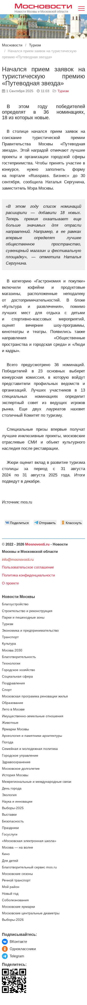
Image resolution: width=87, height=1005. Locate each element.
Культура (9, 643)
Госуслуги (9, 834)
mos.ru (26, 502)
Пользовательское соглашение (28, 567)
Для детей (10, 861)
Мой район (10, 887)
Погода (7, 742)
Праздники (10, 828)
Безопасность (13, 821)
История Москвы (15, 775)
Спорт (7, 690)
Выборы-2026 (13, 920)
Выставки (9, 814)
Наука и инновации (17, 801)
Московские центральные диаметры (30, 913)
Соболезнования (15, 900)
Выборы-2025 (13, 808)
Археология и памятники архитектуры (32, 736)
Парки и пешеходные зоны (23, 617)
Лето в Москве (13, 709)
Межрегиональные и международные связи (36, 781)
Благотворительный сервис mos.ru (29, 867)
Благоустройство (15, 604)
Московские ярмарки (18, 907)
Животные (10, 722)
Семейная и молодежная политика (30, 749)
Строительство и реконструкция (27, 611)
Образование (12, 703)
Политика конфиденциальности (28, 575)
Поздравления (13, 683)
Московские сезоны (17, 874)
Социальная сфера (17, 676)
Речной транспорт (16, 880)
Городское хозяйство (18, 670)
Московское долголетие (21, 768)
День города (12, 788)
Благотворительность (19, 657)
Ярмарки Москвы (15, 729)
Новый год (10, 893)
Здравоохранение (16, 762)
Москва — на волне (17, 847)
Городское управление (20, 755)
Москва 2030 (12, 650)
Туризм (63, 91)
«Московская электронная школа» (29, 841)
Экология (9, 795)
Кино (6, 854)
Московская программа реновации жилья (35, 696)
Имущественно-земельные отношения (32, 716)
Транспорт (10, 637)
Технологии (11, 663)
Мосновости (43, 5)
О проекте (10, 583)
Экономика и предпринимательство (30, 630)
